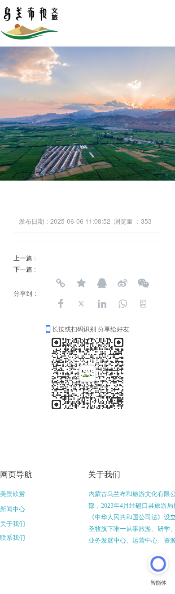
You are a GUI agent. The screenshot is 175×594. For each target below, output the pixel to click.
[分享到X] (81, 304)
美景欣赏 (12, 494)
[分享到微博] (122, 283)
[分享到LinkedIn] (102, 304)
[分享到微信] (143, 283)
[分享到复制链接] (60, 283)
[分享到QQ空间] (81, 283)
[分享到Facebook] (60, 304)
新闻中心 (12, 509)
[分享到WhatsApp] (122, 304)
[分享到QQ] (102, 283)
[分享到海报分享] (143, 304)
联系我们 (12, 538)
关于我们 (12, 524)
